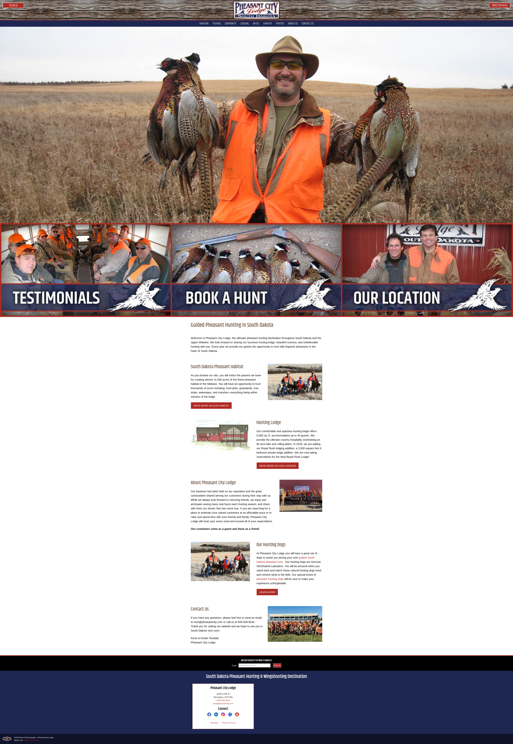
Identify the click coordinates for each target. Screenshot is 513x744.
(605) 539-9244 (499, 5)
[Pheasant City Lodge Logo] (256, 10)
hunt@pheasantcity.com (223, 703)
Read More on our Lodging (277, 465)
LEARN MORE (267, 592)
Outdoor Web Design (31, 740)
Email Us (13, 5)
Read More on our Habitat (211, 405)
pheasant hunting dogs (269, 579)
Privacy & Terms (229, 723)
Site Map (214, 723)
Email (234, 665)
